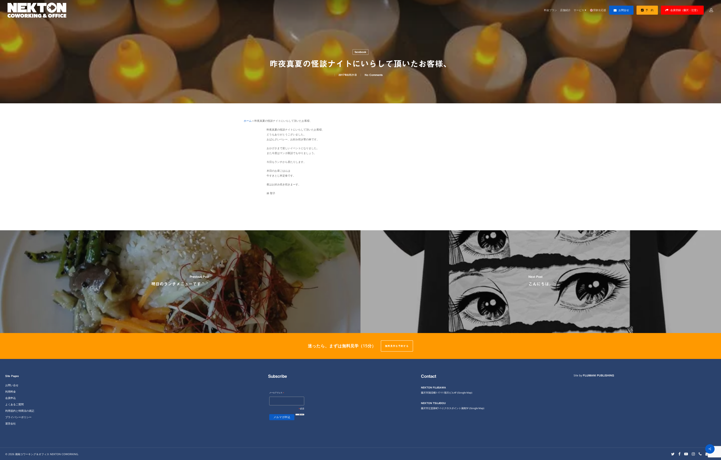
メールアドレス (276, 393)
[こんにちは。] (540, 281)
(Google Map (464, 392)
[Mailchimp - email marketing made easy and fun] (300, 417)
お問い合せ (11, 385)
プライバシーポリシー (18, 417)
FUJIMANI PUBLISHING (598, 375)
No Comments (374, 75)
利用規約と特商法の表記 (19, 410)
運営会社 (10, 423)
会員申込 (10, 398)
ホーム (248, 120)
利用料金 (10, 391)
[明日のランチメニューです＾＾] (180, 281)
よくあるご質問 (14, 404)
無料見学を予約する (397, 345)
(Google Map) (476, 408)
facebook (360, 52)
